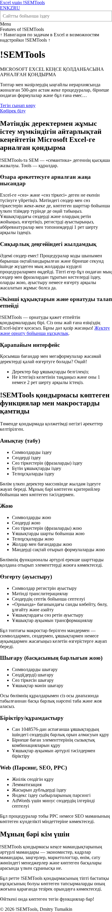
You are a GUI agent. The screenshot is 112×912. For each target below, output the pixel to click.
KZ (10, 7)
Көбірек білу (13, 110)
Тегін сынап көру (18, 105)
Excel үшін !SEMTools (22, 2)
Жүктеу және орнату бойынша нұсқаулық (55, 330)
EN (3, 7)
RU (16, 7)
